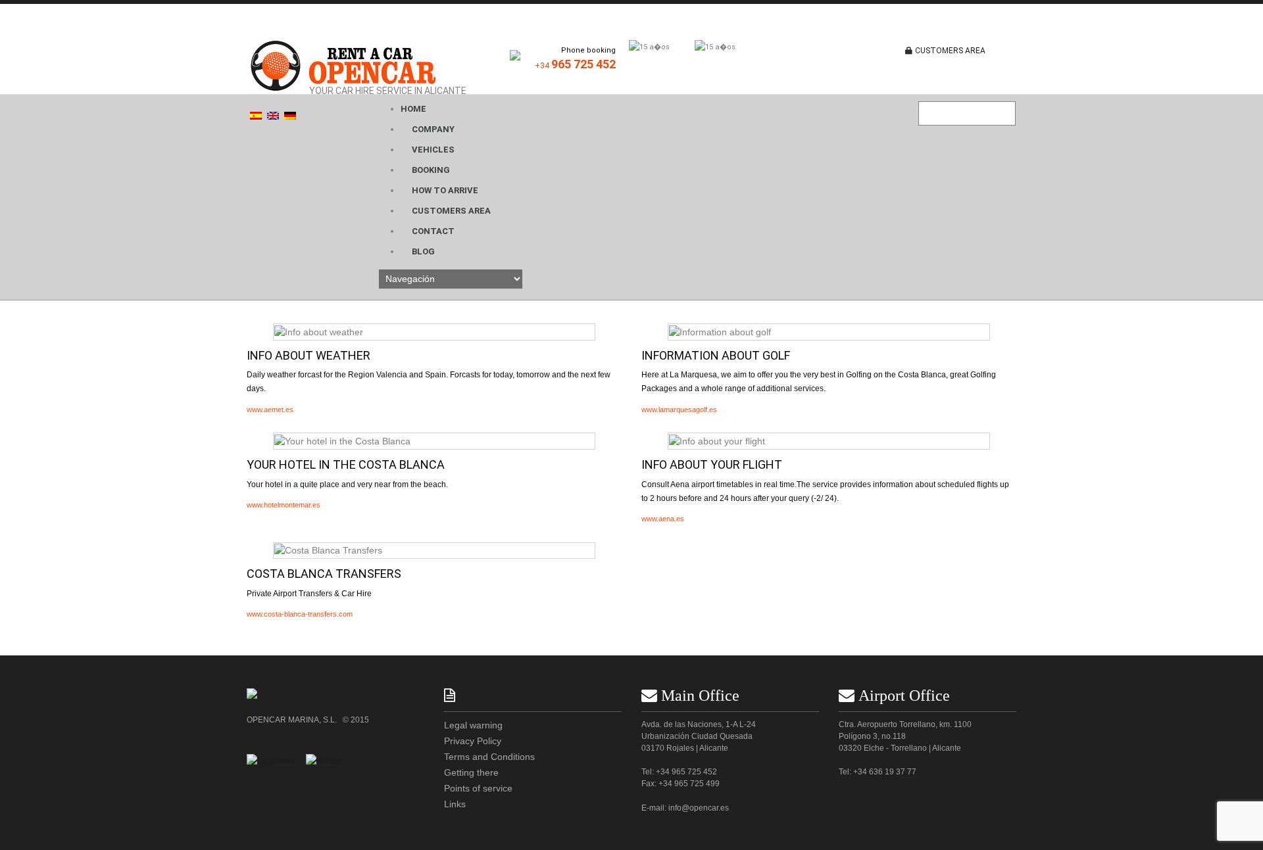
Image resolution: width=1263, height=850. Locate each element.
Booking (431, 170)
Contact (433, 231)
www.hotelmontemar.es (283, 505)
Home (413, 109)
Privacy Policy (472, 741)
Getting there (471, 772)
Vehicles (433, 149)
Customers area (451, 211)
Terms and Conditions (489, 756)
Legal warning (473, 725)
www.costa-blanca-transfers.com (300, 614)
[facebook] (271, 760)
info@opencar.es (698, 808)
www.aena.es (662, 519)
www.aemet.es (270, 409)
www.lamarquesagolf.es (679, 409)
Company (433, 129)
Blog (423, 251)
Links (455, 804)
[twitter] (323, 760)
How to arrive (445, 190)
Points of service (478, 788)
